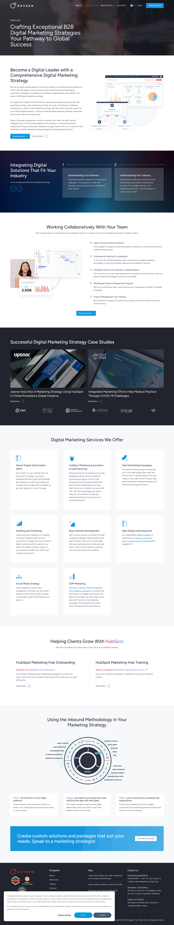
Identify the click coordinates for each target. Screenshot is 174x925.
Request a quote (19, 136)
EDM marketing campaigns (80, 591)
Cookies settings (64, 915)
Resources (106, 5)
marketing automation (78, 479)
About (78, 5)
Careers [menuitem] (52, 884)
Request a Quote (155, 5)
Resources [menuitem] (53, 880)
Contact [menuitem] (53, 888)
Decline (102, 915)
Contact (122, 5)
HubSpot (91, 5)
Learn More (21, 686)
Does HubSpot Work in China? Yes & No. (105, 884)
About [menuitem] (52, 875)
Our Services (37, 136)
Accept (83, 915)
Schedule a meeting (145, 839)
